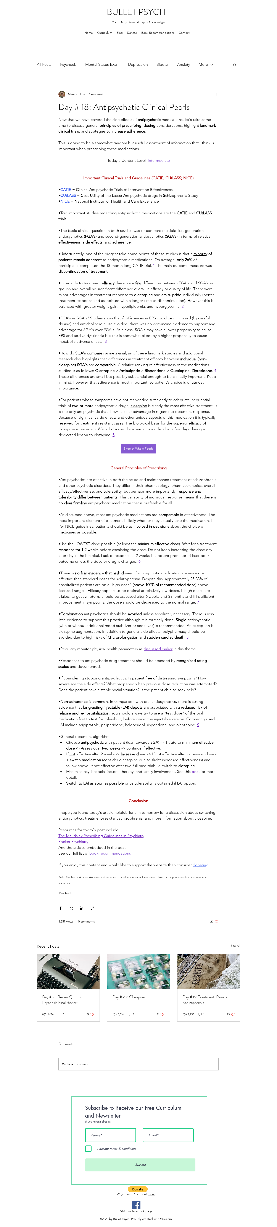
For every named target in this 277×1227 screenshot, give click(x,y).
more (151, 1194)
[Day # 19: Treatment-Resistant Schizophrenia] (208, 971)
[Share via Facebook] (60, 908)
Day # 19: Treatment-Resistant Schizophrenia (207, 999)
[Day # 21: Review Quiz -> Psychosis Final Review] (68, 971)
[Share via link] (92, 908)
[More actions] (216, 94)
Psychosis (68, 64)
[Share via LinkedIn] (82, 908)
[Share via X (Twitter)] (71, 908)
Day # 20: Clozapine (129, 997)
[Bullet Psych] (136, 1205)
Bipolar (162, 64)
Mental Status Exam (102, 64)
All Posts (44, 64)
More (203, 64)
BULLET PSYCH (136, 12)
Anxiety (183, 64)
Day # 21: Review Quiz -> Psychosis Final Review (61, 999)
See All (235, 946)
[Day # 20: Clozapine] (138, 971)
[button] (235, 64)
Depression (138, 64)
